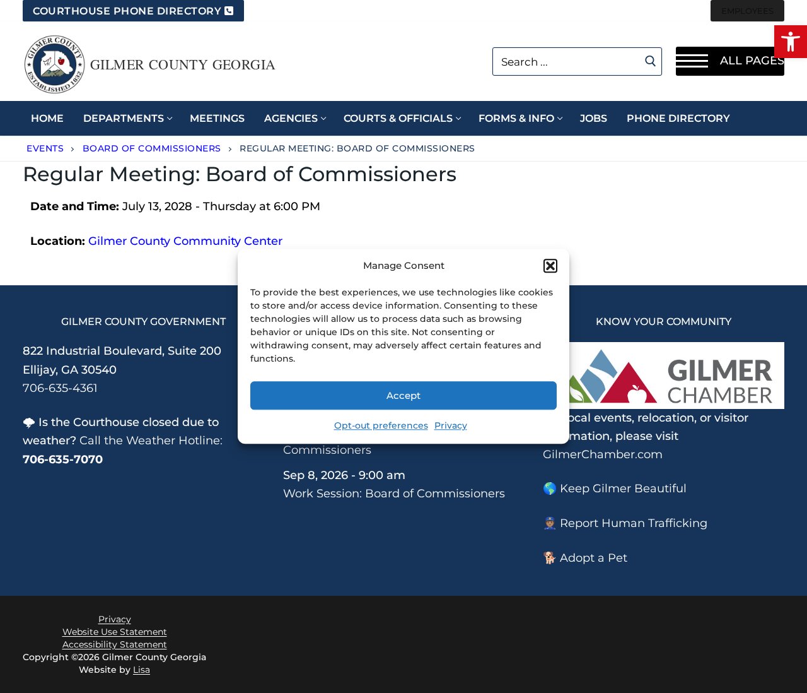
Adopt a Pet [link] (593, 558)
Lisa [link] (141, 669)
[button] (550, 265)
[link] (790, 41)
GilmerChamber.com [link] (603, 454)
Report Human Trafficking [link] (633, 523)
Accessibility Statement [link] (114, 644)
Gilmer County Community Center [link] (185, 241)
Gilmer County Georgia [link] (183, 64)
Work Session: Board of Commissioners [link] (394, 493)
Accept (403, 395)
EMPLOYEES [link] (747, 11)
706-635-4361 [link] (60, 388)
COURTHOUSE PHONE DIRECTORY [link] (127, 11)
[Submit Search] (651, 61)
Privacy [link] (450, 426)
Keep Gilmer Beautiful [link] (623, 488)
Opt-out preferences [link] (381, 426)
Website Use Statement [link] (114, 631)
